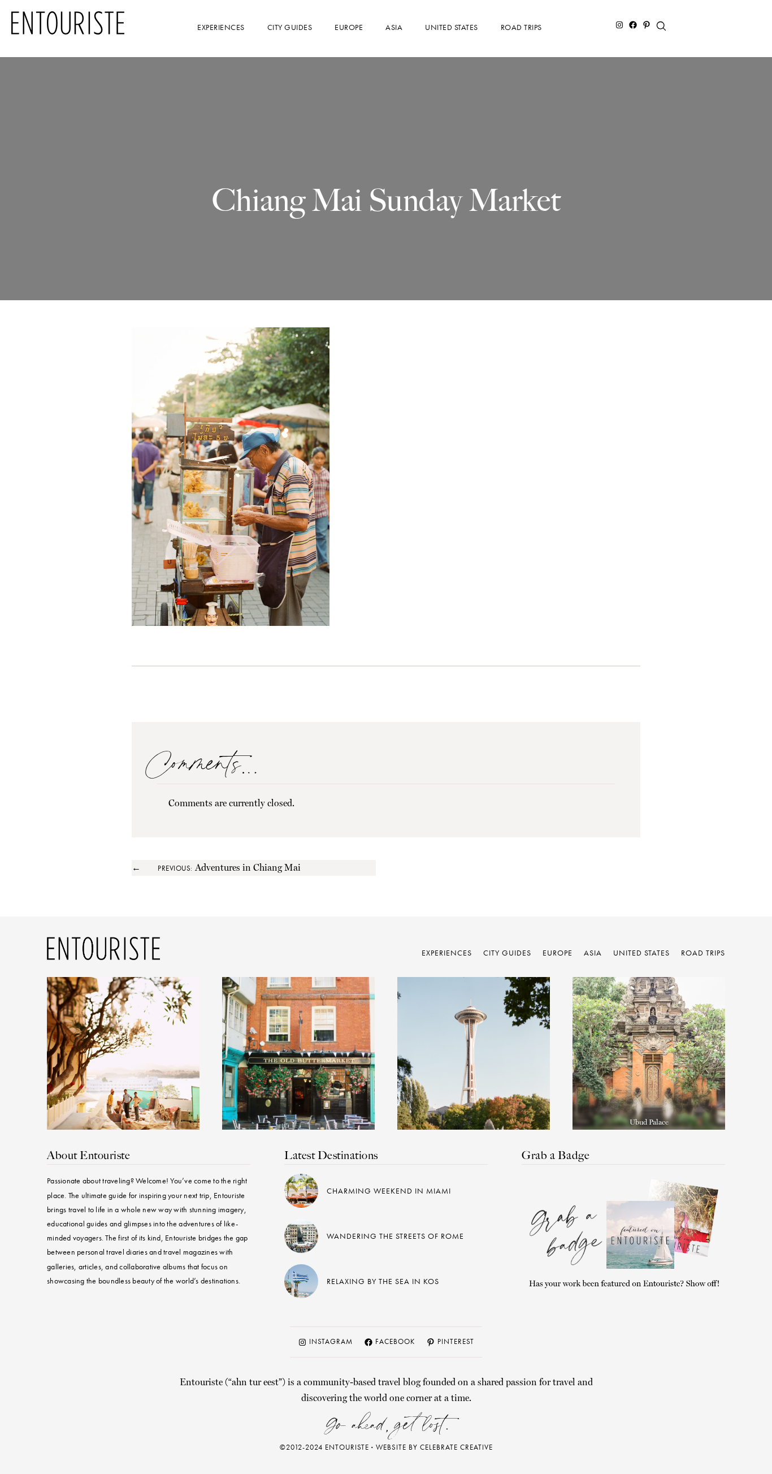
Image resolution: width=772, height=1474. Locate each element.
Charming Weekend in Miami (389, 1191)
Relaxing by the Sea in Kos (383, 1281)
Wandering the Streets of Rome (395, 1236)
